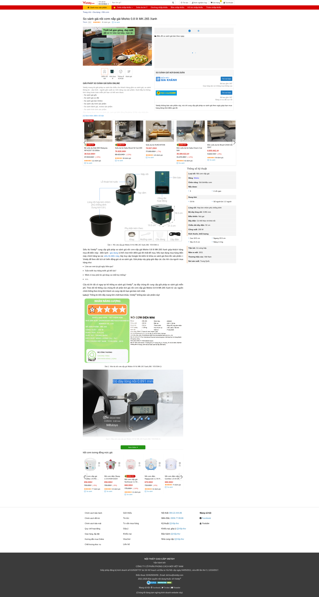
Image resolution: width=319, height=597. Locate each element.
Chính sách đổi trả (92, 518)
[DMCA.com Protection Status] (164, 583)
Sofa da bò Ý (142, 7)
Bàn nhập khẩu (177, 7)
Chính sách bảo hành (93, 513)
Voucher (126, 539)
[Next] (150, 46)
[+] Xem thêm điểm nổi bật (93, 116)
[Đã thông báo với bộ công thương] (152, 583)
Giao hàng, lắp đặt (92, 534)
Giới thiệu (127, 513)
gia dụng (114, 253)
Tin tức (185, 3)
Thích (85, 22)
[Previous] (85, 46)
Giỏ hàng (216, 2)
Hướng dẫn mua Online (94, 539)
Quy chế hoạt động (92, 529)
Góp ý (125, 529)
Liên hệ (126, 544)
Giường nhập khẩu (159, 7)
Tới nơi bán (226, 79)
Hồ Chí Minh (165, 29)
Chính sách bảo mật (93, 523)
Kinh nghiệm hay (200, 3)
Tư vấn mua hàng (131, 523)
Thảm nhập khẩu (213, 7)
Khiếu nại (127, 534)
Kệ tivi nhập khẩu (195, 7)
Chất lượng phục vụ (93, 544)
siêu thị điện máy (111, 256)
